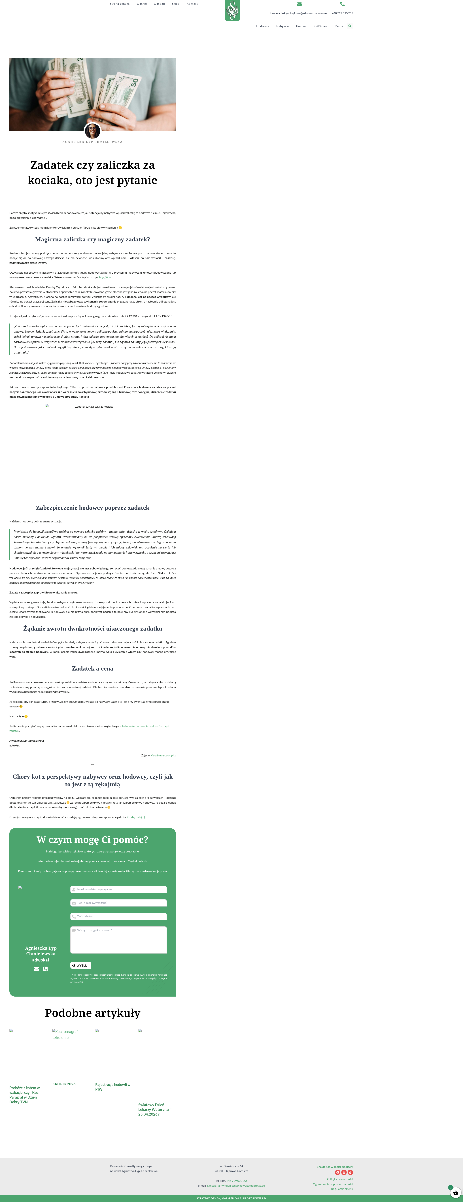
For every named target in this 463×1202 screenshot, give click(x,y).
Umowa (301, 26)
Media (339, 26)
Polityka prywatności (340, 1179)
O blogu (159, 3)
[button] (350, 26)
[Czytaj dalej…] (135, 817)
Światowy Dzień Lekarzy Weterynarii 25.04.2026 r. (154, 1109)
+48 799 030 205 (342, 13)
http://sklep (105, 277)
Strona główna (120, 3)
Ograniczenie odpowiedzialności (333, 1184)
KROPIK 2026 (64, 1084)
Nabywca (282, 26)
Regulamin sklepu (342, 1188)
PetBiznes (320, 26)
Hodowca (262, 26)
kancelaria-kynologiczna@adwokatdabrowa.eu (299, 13)
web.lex (261, 1198)
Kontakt (192, 3)
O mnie (142, 3)
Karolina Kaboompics (163, 755)
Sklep (175, 3)
